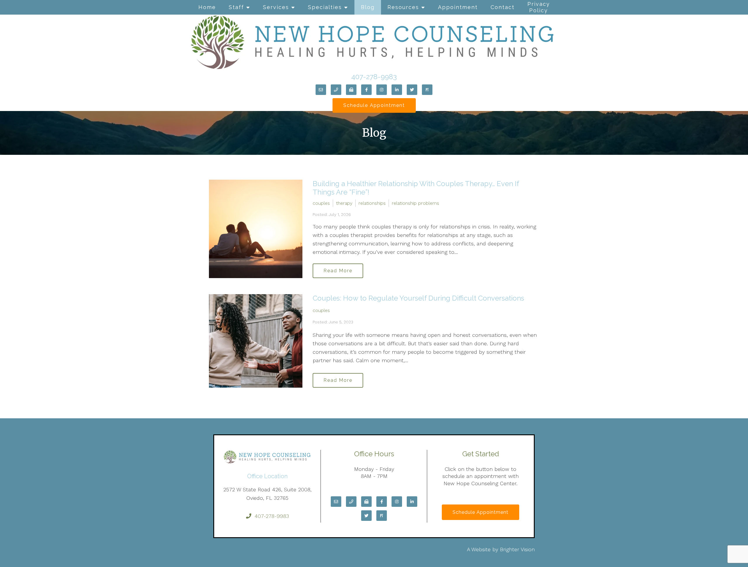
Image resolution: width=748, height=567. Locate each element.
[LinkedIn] (397, 89)
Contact (503, 7)
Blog (368, 7)
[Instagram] (381, 89)
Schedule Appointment (374, 105)
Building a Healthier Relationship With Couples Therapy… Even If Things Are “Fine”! (416, 187)
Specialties (325, 7)
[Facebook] (366, 89)
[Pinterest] (427, 89)
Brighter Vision (517, 549)
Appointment (458, 7)
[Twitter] (412, 89)
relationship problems (415, 203)
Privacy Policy (538, 7)
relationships (372, 203)
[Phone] (336, 89)
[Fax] (351, 89)
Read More (337, 270)
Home (207, 7)
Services (276, 7)
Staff (236, 7)
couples (321, 203)
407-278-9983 (374, 76)
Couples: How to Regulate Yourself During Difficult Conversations (418, 298)
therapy (344, 203)
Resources (403, 7)
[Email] (321, 89)
